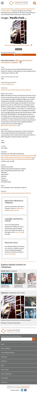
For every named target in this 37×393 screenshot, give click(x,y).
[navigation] (2, 3)
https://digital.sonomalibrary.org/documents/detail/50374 (17, 156)
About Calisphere (6, 348)
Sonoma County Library (7, 9)
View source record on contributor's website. (16, 61)
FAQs (2, 365)
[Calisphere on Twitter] (22, 390)
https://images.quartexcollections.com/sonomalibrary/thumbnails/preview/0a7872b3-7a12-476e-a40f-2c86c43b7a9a (18, 158)
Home (2, 344)
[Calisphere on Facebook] (25, 390)
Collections (4, 357)
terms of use (18, 232)
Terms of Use (4, 370)
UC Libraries (26, 386)
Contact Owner (19, 55)
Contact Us (4, 382)
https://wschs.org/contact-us (9, 126)
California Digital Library (22, 388)
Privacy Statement (6, 374)
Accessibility (4, 378)
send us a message (10, 254)
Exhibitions (4, 361)
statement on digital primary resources (14, 209)
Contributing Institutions (8, 353)
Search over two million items (11, 336)
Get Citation (18, 49)
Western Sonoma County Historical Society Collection (16, 90)
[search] (34, 3)
